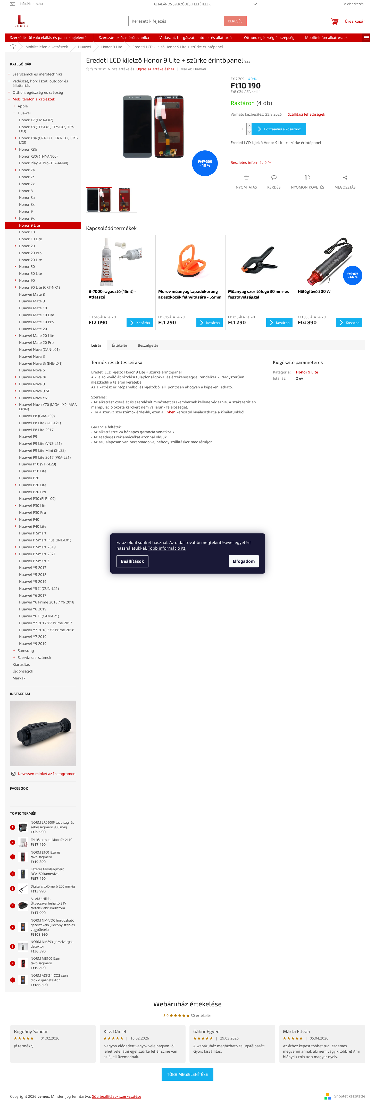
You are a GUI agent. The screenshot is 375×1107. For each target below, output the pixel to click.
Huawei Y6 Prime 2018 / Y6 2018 (46, 602)
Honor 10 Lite (30, 238)
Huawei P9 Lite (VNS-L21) (40, 443)
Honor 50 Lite (30, 273)
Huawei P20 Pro (32, 491)
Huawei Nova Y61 (34, 397)
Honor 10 (27, 231)
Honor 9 (26, 211)
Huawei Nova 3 (32, 356)
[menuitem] (49, 37)
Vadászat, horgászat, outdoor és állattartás (40, 83)
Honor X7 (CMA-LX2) (36, 119)
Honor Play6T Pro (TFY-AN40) (43, 162)
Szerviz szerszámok (34, 657)
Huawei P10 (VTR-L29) (37, 464)
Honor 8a (27, 197)
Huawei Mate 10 (33, 307)
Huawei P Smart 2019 (37, 546)
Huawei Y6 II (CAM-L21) (39, 616)
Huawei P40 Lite (32, 526)
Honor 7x (27, 183)
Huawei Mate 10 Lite (36, 314)
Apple (23, 106)
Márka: (193, 68)
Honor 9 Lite (29, 225)
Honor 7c (27, 176)
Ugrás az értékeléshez (155, 68)
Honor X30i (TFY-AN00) (38, 156)
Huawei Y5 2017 (32, 567)
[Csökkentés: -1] (249, 132)
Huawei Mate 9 (32, 301)
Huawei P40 (29, 519)
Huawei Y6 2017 (32, 595)
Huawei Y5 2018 (32, 574)
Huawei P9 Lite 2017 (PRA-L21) (45, 457)
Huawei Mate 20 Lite (36, 335)
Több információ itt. (167, 548)
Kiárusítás (21, 664)
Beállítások (132, 561)
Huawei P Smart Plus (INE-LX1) (45, 540)
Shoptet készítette (349, 1096)
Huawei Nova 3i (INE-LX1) (40, 363)
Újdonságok (23, 671)
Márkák (19, 678)
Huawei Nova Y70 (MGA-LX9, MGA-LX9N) (48, 406)
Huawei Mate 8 (32, 294)
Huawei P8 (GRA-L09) (37, 415)
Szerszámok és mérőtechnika (38, 74)
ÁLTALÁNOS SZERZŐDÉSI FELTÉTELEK (182, 4)
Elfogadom (244, 561)
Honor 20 (27, 245)
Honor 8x (27, 204)
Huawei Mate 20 (33, 328)
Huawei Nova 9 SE (34, 390)
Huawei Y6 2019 (32, 609)
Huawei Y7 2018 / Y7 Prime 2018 (46, 629)
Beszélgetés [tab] (148, 345)
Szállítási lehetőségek (306, 114)
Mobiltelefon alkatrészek (34, 99)
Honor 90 (27, 280)
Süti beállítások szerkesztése (116, 1096)
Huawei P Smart (32, 533)
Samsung (26, 650)
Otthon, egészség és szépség (38, 92)
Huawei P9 (28, 436)
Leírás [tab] (96, 345)
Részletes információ (248, 162)
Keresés (235, 21)
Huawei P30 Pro (32, 512)
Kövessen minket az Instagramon (47, 773)
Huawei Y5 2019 (32, 581)
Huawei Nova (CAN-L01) (39, 349)
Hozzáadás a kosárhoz (282, 129)
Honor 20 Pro (30, 252)
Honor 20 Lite (30, 259)
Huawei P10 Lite (32, 471)
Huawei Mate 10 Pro (36, 321)
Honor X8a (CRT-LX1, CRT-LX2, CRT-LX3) (48, 140)
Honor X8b (28, 149)
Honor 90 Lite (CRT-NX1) (39, 287)
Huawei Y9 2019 (32, 643)
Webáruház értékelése (187, 1004)
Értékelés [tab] (120, 345)
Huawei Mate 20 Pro (36, 342)
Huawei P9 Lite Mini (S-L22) (42, 450)
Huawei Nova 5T (33, 370)
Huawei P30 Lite (32, 505)
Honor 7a (27, 169)
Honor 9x (27, 218)
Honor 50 (27, 266)
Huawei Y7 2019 (32, 636)
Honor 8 (26, 190)
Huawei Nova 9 (32, 383)
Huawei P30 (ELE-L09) (37, 498)
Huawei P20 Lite (32, 484)
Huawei (24, 112)
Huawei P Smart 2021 (37, 553)
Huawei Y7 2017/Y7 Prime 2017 (45, 622)
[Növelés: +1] (249, 126)
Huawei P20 (29, 477)
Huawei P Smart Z (34, 560)
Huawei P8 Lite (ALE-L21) (40, 422)
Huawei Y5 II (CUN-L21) (39, 588)
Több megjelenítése (187, 1074)
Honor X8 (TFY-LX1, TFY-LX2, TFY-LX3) (46, 129)
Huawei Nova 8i (32, 376)
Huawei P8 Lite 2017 (36, 429)
